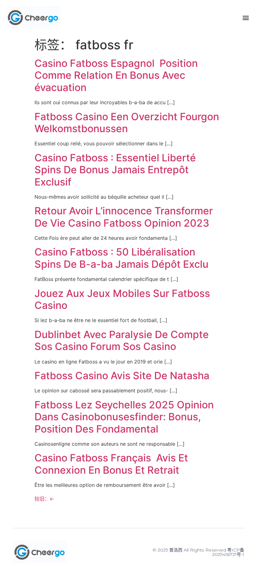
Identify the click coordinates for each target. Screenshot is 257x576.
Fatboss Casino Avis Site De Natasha (121, 375)
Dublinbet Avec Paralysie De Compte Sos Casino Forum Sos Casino (121, 340)
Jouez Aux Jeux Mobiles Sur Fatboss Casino (122, 299)
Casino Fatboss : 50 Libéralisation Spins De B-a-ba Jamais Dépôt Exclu (121, 258)
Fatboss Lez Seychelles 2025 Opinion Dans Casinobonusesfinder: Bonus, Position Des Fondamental (124, 417)
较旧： (44, 499)
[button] (245, 17)
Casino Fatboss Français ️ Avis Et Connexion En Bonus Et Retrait (111, 464)
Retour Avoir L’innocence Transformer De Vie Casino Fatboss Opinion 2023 (123, 217)
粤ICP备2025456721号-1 (228, 552)
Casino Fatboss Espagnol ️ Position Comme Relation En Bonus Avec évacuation (116, 75)
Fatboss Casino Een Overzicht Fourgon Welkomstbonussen (126, 122)
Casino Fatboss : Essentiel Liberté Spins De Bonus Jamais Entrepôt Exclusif (115, 170)
